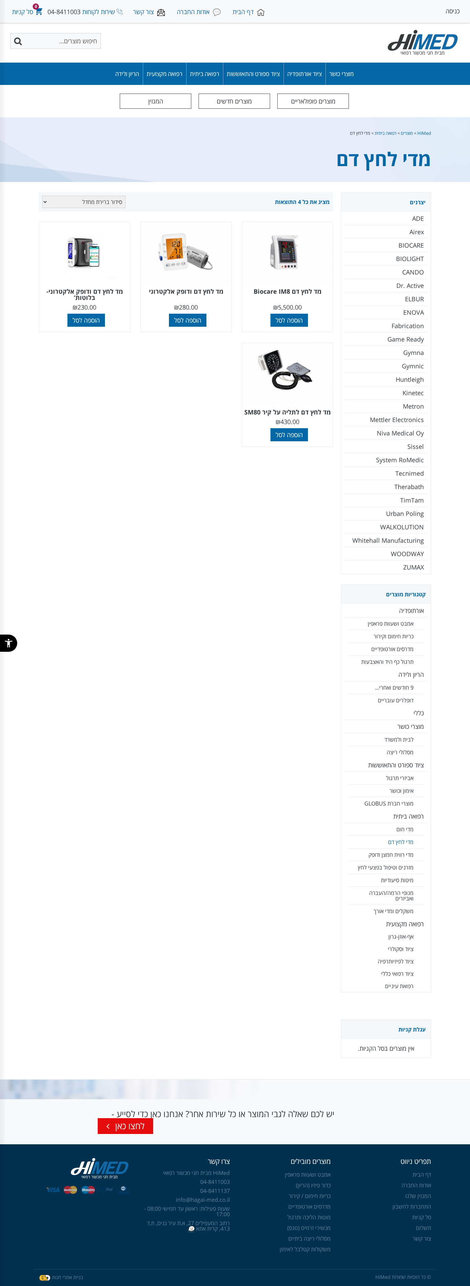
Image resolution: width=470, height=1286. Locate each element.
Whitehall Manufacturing (388, 540)
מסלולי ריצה (400, 752)
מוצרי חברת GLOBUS (389, 803)
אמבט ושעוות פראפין (391, 623)
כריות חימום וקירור (394, 636)
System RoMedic (400, 460)
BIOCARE (411, 245)
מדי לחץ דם (401, 842)
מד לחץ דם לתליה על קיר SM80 (287, 412)
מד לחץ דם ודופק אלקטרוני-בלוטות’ (84, 294)
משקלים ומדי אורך (394, 911)
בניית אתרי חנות (67, 1277)
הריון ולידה (127, 74)
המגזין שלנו (418, 1196)
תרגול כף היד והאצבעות (387, 662)
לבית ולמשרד (399, 739)
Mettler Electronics (397, 419)
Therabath (409, 487)
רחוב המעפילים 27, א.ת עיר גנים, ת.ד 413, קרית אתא (188, 1225)
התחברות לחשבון (412, 1206)
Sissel (415, 446)
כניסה (453, 11)
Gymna (413, 352)
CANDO (413, 272)
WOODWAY (407, 554)
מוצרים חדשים (234, 101)
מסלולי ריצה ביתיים (309, 1238)
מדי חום (405, 829)
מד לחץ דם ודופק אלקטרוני (186, 291)
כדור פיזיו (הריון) (313, 1185)
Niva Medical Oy (400, 433)
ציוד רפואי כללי (397, 973)
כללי (419, 713)
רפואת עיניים (399, 986)
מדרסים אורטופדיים (392, 649)
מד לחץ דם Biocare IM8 (287, 291)
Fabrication (408, 326)
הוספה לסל (289, 320)
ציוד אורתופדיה (304, 74)
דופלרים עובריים (396, 700)
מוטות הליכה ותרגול (309, 1217)
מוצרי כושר (341, 74)
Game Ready (405, 339)
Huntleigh (410, 379)
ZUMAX (413, 567)
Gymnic (413, 366)
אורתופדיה (411, 610)
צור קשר (422, 1238)
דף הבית (422, 1174)
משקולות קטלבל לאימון (305, 1249)
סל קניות (421, 1217)
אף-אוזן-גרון (401, 936)
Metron (413, 406)
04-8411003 (64, 12)
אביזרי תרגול (400, 778)
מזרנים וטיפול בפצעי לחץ (386, 867)
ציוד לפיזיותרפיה (396, 961)
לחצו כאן (129, 1126)
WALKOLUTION (402, 527)
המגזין (155, 101)
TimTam (412, 500)
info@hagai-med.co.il (203, 1199)
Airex (416, 232)
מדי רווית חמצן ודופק (391, 854)
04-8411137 (215, 1191)
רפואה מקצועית (164, 74)
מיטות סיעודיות (397, 880)
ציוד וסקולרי (401, 949)
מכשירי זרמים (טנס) (309, 1228)
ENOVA (413, 312)
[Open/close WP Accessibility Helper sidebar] (8, 643)
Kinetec (413, 393)
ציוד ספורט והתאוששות (253, 74)
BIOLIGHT (410, 259)
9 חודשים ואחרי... (394, 687)
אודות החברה (416, 1185)
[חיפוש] (18, 40)
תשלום (423, 1228)
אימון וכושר (401, 791)
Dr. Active (410, 285)
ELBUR (414, 299)
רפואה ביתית (204, 74)
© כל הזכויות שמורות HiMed (403, 1277)
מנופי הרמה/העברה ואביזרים (391, 895)
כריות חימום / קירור (310, 1196)
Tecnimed (409, 473)
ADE (418, 218)
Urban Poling (405, 513)
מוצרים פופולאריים (313, 101)
